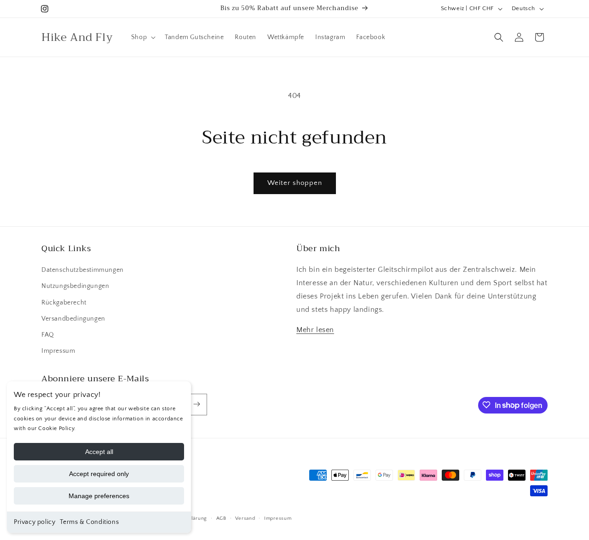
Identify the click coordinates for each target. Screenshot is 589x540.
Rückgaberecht (64, 302)
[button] (142, 37)
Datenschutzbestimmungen (82, 270)
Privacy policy (34, 522)
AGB (221, 518)
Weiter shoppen (294, 183)
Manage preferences (99, 496)
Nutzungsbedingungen (75, 286)
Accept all (99, 451)
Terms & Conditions (89, 522)
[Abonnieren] (196, 404)
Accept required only (99, 473)
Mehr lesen (315, 330)
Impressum (58, 351)
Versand (245, 518)
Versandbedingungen (73, 318)
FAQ (47, 335)
